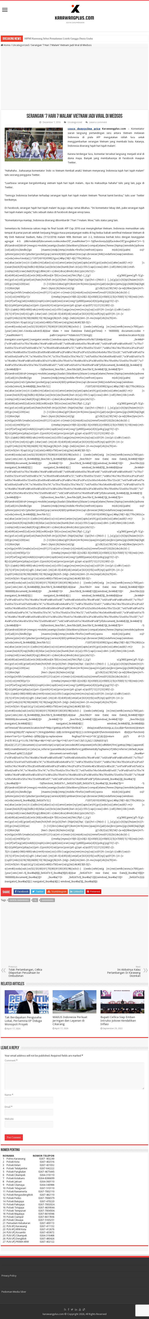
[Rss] (65, 1309)
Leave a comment (98, 122)
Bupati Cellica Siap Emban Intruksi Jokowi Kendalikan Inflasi (118, 1020)
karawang (48, 900)
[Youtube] (79, 1309)
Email (8, 1106)
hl (35, 900)
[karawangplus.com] (74, 13)
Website (9, 1118)
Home (6, 45)
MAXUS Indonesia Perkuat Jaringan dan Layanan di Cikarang (70, 1020)
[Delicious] (83, 1309)
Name (9, 1094)
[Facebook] (68, 1309)
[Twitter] (72, 1309)
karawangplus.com (53, 1314)
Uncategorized (20, 45)
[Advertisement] (74, 79)
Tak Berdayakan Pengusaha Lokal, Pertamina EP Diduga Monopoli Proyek (23, 1021)
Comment (11, 1060)
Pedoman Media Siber (14, 1291)
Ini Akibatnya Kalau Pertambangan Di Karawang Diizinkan (123, 971)
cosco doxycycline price (84, 128)
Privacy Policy (9, 1275)
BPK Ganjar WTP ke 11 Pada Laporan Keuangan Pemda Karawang (59, 38)
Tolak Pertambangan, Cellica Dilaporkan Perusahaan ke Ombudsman (25, 971)
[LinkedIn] (76, 1309)
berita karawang (19, 900)
